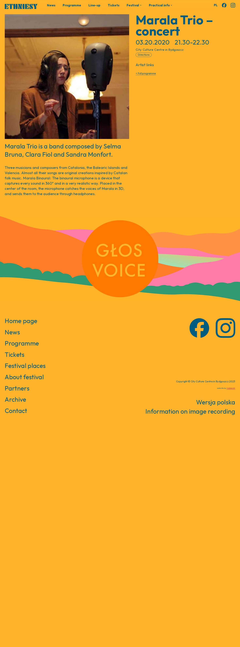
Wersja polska (215, 402)
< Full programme (146, 73)
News (51, 5)
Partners (17, 388)
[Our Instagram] (233, 5)
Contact (16, 411)
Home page (21, 321)
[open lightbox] (67, 76)
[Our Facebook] (224, 5)
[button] (134, 5)
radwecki (231, 388)
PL (216, 5)
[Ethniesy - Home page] (21, 6)
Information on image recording (190, 411)
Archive (15, 399)
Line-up (94, 5)
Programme (72, 5)
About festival (24, 377)
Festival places (25, 366)
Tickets (113, 5)
